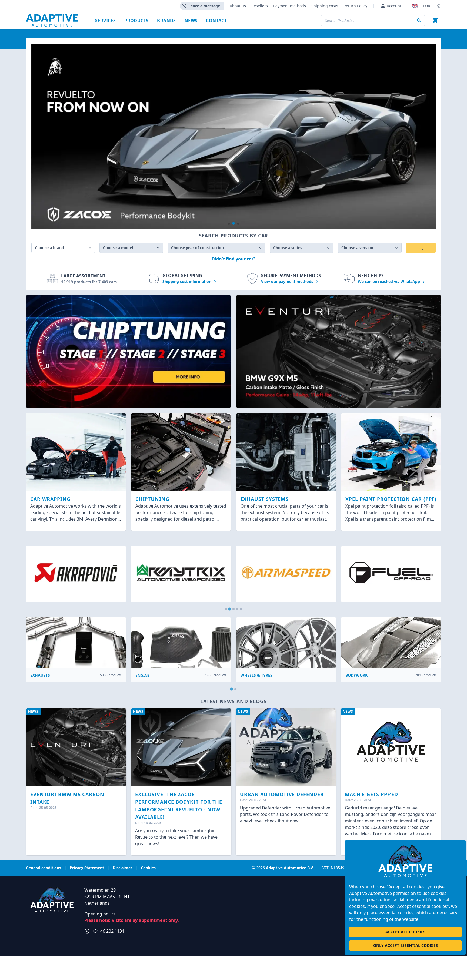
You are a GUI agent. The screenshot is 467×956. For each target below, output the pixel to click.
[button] (229, 224)
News (191, 21)
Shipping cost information (187, 281)
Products (136, 21)
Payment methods (289, 5)
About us (238, 5)
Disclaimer (122, 867)
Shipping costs (324, 5)
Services (105, 21)
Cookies (148, 867)
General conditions (43, 867)
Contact (216, 21)
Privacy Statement (87, 867)
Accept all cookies (405, 931)
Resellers (259, 5)
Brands (166, 21)
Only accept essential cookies (405, 945)
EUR (426, 5)
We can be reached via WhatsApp (389, 281)
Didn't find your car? (234, 259)
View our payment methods (287, 281)
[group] (233, 136)
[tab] (226, 609)
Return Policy (355, 5)
